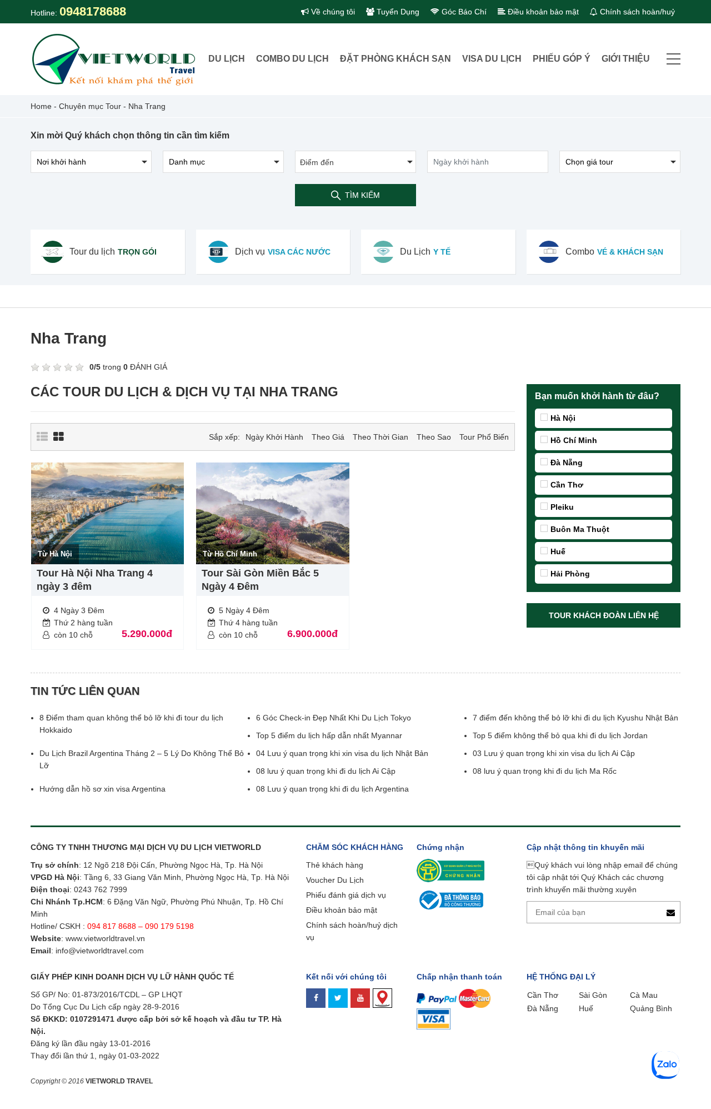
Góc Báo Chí (463, 11)
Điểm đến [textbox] (317, 162)
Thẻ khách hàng (334, 865)
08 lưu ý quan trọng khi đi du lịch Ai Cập (325, 771)
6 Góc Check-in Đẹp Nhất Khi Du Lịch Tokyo (333, 717)
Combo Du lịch (292, 58)
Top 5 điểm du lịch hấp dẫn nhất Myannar (329, 735)
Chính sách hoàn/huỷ (636, 11)
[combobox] (355, 162)
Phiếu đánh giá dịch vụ (346, 895)
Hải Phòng (570, 573)
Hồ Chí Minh (573, 440)
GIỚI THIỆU (626, 58)
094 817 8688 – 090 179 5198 (141, 926)
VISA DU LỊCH (492, 58)
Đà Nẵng (566, 462)
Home (41, 106)
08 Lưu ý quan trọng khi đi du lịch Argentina (332, 788)
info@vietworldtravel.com (100, 950)
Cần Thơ (566, 484)
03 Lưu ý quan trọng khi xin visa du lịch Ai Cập (554, 753)
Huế (557, 551)
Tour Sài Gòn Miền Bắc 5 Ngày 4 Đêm (260, 580)
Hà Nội (562, 418)
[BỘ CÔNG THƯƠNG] (450, 899)
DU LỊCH (226, 58)
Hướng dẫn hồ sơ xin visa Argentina (102, 788)
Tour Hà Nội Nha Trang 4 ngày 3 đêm (95, 580)
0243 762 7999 (100, 889)
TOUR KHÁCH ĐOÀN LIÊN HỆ (604, 615)
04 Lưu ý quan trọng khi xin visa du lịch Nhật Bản (343, 753)
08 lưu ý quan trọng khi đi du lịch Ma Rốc (545, 771)
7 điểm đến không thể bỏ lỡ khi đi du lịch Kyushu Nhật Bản (575, 717)
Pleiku (562, 507)
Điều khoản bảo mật (542, 11)
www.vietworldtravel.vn (105, 938)
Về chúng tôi (332, 11)
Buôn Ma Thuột (579, 529)
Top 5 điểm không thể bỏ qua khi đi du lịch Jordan (560, 735)
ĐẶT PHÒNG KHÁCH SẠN (395, 58)
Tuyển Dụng (396, 11)
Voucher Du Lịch (335, 880)
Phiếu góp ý (561, 58)
